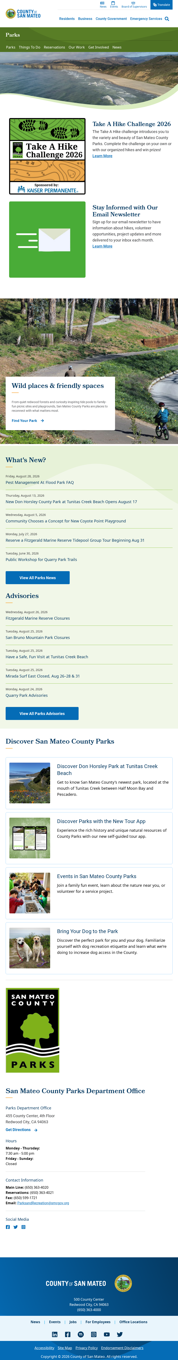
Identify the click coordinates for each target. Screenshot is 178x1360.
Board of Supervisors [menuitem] (134, 6)
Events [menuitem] (114, 6)
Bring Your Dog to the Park (87, 931)
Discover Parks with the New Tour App (101, 821)
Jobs (73, 1321)
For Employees (98, 1321)
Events (55, 1321)
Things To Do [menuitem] (29, 47)
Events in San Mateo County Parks (96, 876)
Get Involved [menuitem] (98, 47)
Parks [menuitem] (10, 47)
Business (85, 18)
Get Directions (18, 1129)
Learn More (102, 155)
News (35, 1321)
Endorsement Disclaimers (122, 1347)
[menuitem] (67, 18)
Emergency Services (146, 18)
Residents (67, 18)
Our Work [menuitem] (77, 47)
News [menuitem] (103, 6)
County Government (111, 18)
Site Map (65, 1347)
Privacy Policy (87, 1347)
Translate (163, 5)
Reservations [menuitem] (54, 47)
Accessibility (44, 1347)
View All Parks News (38, 577)
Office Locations (133, 1321)
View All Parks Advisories (42, 713)
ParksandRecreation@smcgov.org (43, 1203)
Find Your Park (24, 420)
